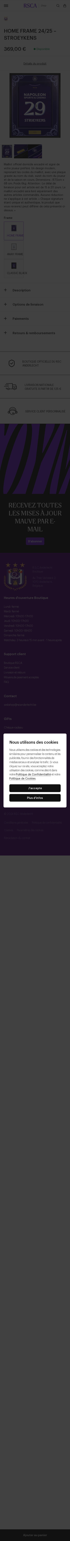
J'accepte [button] (35, 788)
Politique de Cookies (22, 778)
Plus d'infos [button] (35, 797)
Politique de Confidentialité (33, 774)
